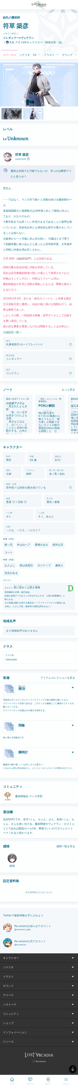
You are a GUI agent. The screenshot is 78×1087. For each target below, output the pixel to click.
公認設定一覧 (11, 332)
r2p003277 (24, 258)
